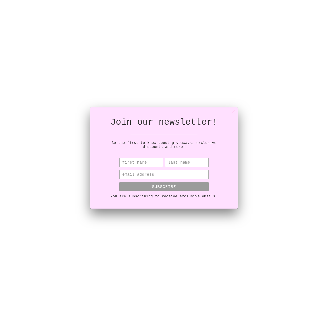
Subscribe (164, 187)
